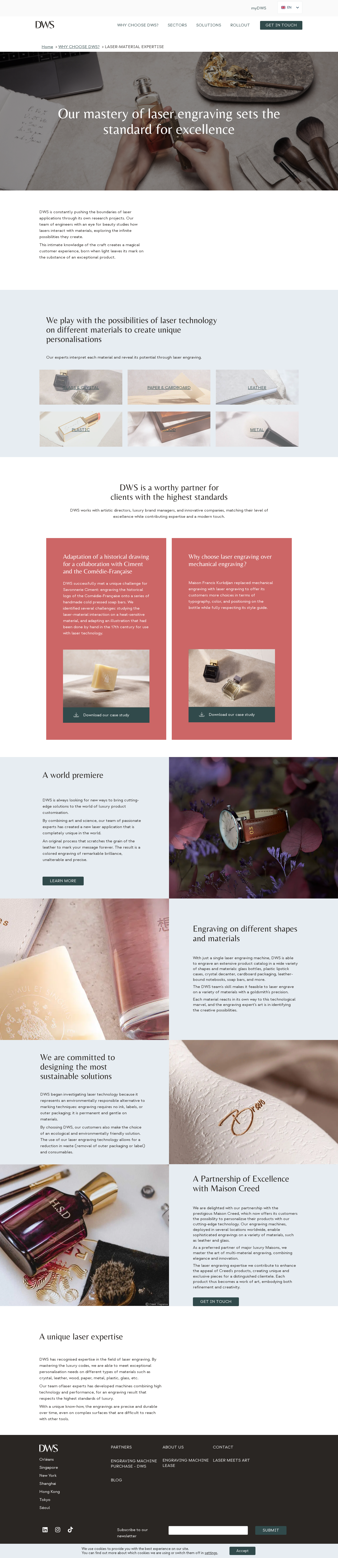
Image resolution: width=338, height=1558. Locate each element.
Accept (242, 1551)
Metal (257, 429)
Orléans (46, 1459)
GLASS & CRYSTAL (81, 387)
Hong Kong (49, 1491)
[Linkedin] (45, 1529)
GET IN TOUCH (281, 25)
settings (211, 1553)
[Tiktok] (70, 1529)
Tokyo (44, 1499)
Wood (169, 429)
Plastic (81, 429)
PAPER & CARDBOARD (169, 387)
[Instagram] (57, 1529)
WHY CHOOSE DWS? (137, 25)
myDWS (258, 8)
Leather (257, 387)
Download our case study (106, 715)
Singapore (48, 1467)
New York (48, 1475)
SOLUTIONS (208, 25)
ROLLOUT (240, 25)
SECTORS (177, 25)
